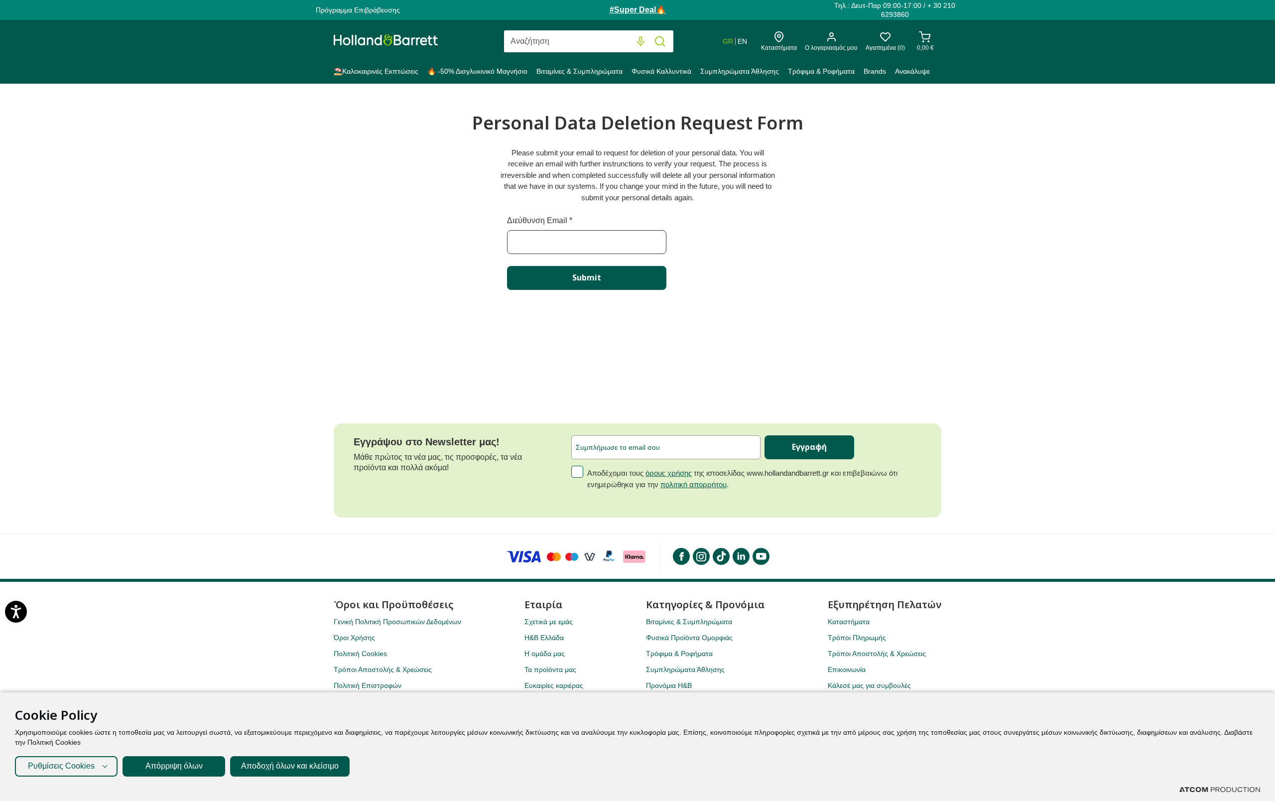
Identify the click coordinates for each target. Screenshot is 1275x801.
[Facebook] (681, 556)
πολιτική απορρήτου (693, 484)
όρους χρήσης (668, 473)
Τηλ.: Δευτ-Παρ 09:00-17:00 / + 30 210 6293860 (894, 9)
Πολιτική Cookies (360, 654)
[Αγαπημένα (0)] (885, 39)
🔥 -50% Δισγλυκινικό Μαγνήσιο (477, 71)
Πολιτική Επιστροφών (367, 685)
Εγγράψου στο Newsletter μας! (427, 441)
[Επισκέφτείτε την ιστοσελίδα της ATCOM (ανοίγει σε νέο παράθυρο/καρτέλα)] (1219, 790)
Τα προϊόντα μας (550, 669)
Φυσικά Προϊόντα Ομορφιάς (689, 638)
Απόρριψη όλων (174, 766)
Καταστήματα (849, 622)
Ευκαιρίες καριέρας (553, 685)
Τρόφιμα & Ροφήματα (821, 71)
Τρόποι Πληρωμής (857, 638)
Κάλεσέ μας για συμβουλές (869, 685)
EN (742, 41)
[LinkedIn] (741, 556)
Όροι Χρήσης (354, 638)
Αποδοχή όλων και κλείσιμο (290, 766)
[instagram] (701, 556)
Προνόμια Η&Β (669, 685)
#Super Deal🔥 (638, 9)
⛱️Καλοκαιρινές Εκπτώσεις (376, 71)
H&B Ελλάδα (544, 638)
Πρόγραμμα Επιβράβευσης (358, 10)
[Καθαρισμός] (620, 41)
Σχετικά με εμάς (548, 622)
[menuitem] (378, 73)
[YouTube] (760, 556)
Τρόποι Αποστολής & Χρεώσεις (383, 669)
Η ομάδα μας (544, 654)
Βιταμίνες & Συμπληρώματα (579, 71)
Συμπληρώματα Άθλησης (739, 71)
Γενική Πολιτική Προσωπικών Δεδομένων (397, 622)
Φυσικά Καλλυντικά (661, 71)
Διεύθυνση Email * (539, 220)
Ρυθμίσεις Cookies (61, 766)
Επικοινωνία (847, 669)
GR (728, 41)
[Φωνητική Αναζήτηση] (641, 41)
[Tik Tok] (721, 556)
